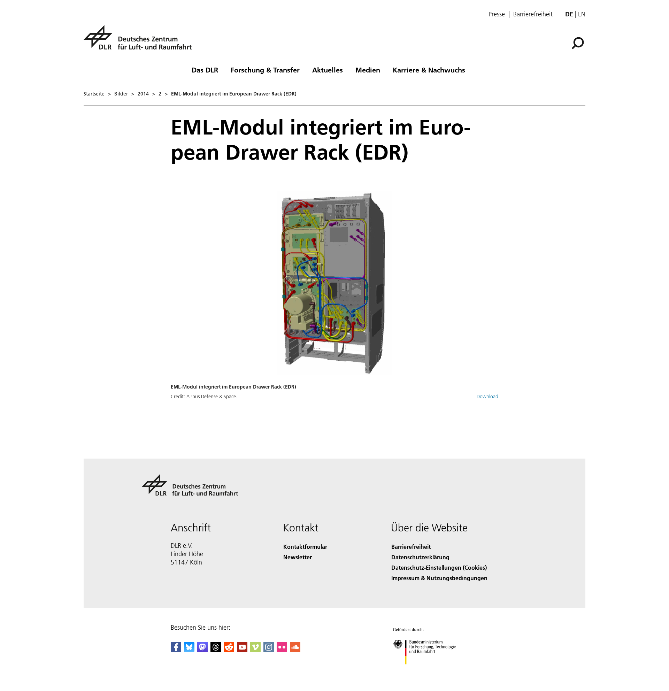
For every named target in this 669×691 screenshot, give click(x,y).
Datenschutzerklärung (420, 557)
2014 (143, 93)
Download (487, 396)
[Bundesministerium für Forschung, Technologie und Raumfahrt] (431, 671)
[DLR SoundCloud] (295, 650)
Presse (497, 14)
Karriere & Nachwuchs (429, 69)
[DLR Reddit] (229, 650)
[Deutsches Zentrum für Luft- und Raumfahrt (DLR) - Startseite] (140, 41)
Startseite (94, 93)
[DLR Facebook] (176, 650)
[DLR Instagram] (268, 650)
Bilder (121, 93)
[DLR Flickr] (282, 650)
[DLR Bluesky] (189, 650)
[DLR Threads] (215, 650)
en (581, 14)
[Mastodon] (202, 650)
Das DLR (205, 69)
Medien (367, 69)
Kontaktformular (305, 546)
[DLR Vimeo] (255, 650)
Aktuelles (327, 69)
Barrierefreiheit (533, 14)
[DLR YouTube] (242, 650)
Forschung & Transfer (265, 69)
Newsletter (297, 557)
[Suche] (578, 42)
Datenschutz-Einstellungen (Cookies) (439, 567)
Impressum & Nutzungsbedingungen (439, 578)
